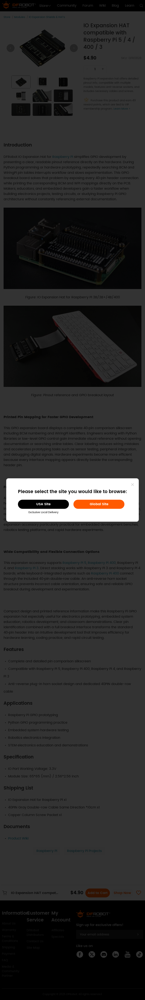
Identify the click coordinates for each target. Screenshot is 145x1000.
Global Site (99, 504)
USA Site (43, 504)
